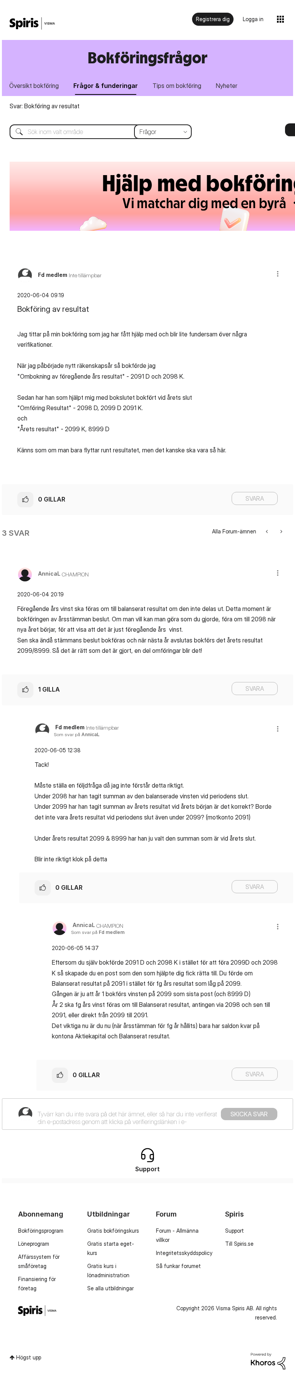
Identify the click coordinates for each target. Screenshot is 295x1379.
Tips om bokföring (176, 85)
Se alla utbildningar (110, 1288)
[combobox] (95, 131)
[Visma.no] (32, 23)
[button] (278, 274)
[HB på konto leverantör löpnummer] (267, 531)
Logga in (253, 19)
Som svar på (76, 734)
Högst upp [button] (28, 1357)
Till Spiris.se (239, 1243)
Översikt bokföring (34, 85)
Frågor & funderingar (105, 85)
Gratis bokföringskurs (113, 1230)
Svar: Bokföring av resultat (45, 106)
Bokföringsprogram (40, 1230)
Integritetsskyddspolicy (184, 1253)
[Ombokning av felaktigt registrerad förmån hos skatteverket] (280, 531)
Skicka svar (249, 1114)
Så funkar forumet (178, 1266)
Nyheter (226, 85)
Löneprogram (33, 1243)
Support (234, 1230)
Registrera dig (213, 19)
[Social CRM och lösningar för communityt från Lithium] (268, 1360)
